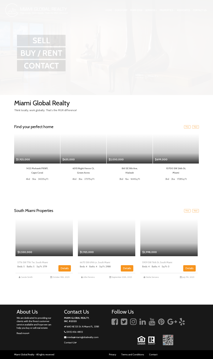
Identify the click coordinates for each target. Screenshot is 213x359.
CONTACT (41, 66)
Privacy (112, 354)
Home (109, 10)
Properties (166, 10)
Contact (153, 354)
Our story (121, 10)
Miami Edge (136, 10)
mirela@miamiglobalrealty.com (83, 337)
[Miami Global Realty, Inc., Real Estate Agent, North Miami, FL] (194, 325)
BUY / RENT (41, 53)
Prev (187, 127)
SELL (41, 40)
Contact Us (200, 10)
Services (150, 10)
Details (65, 268)
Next (195, 127)
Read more (22, 333)
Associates (183, 10)
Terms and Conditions (132, 354)
